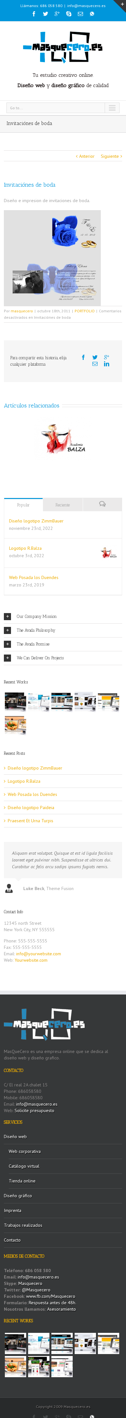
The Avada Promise (33, 644)
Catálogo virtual (24, 1166)
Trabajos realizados (23, 1225)
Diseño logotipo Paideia (31, 807)
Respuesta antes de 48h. (52, 1303)
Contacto (12, 1240)
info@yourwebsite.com (38, 954)
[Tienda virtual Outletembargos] (62, 1366)
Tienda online (22, 1181)
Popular (23, 505)
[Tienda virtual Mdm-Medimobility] (108, 701)
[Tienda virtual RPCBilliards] (38, 1366)
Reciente (63, 505)
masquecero (22, 310)
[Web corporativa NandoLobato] (85, 701)
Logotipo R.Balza (25, 548)
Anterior (87, 156)
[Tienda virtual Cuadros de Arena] (62, 701)
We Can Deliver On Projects (40, 657)
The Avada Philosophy (36, 630)
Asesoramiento (61, 1309)
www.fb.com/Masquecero (50, 1296)
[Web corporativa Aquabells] (15, 701)
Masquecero (30, 1283)
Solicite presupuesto (34, 1110)
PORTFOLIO (85, 310)
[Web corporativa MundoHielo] (38, 701)
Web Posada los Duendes (33, 577)
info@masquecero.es (86, 5)
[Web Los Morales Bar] (15, 724)
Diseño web (15, 1136)
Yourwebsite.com (31, 960)
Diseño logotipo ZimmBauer (36, 521)
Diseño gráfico (18, 1196)
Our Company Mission (37, 616)
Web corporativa (25, 1151)
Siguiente (110, 156)
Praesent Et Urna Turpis (30, 821)
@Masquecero (36, 1290)
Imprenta (12, 1210)
